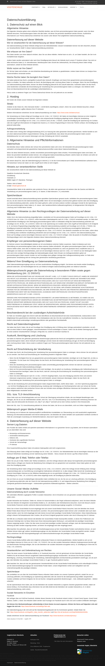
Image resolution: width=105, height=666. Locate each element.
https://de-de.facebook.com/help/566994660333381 (71, 612)
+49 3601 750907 (81, 1)
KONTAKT (73, 7)
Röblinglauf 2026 (34, 639)
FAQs (43, 7)
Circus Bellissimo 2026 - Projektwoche (40, 646)
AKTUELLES (51, 7)
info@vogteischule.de (92, 1)
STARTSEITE (35, 7)
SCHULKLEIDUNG (63, 7)
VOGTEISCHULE (14, 7)
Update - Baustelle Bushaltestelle (38, 649)
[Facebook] (7, 1)
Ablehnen (13, 664)
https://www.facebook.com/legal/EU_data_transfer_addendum (30, 612)
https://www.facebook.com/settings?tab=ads (35, 606)
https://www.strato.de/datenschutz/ (68, 112)
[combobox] (88, 7)
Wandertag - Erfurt (35, 643)
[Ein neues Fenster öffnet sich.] (87, 651)
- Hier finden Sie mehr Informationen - (63, 641)
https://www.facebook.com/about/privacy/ (63, 616)
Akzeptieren (4, 664)
